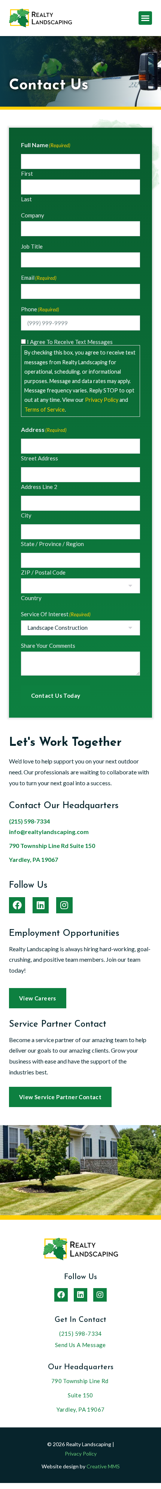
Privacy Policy (101, 400)
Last (26, 199)
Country (31, 597)
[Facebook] (17, 905)
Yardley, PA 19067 (33, 859)
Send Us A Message (80, 1344)
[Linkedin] (41, 905)
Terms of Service (44, 409)
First (27, 173)
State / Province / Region (52, 543)
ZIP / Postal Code (43, 572)
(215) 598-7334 (29, 821)
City (26, 515)
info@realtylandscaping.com (49, 831)
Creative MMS (103, 1466)
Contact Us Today (55, 695)
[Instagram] (64, 905)
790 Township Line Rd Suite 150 (52, 845)
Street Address (39, 458)
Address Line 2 (39, 486)
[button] (145, 18)
